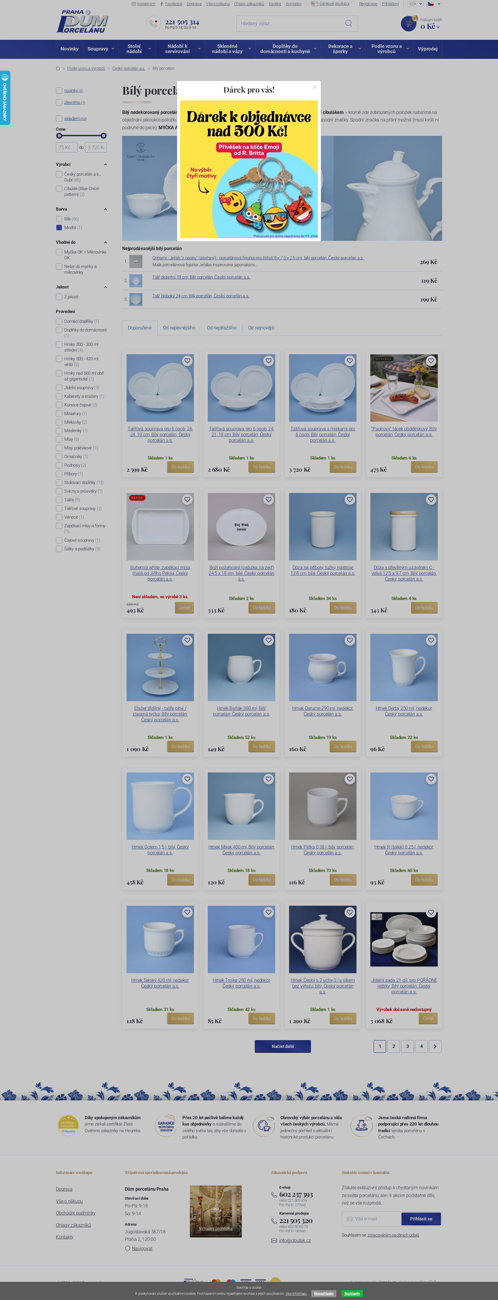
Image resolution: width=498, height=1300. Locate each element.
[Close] (315, 87)
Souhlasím (352, 1294)
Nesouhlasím (323, 1294)
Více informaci (296, 1294)
